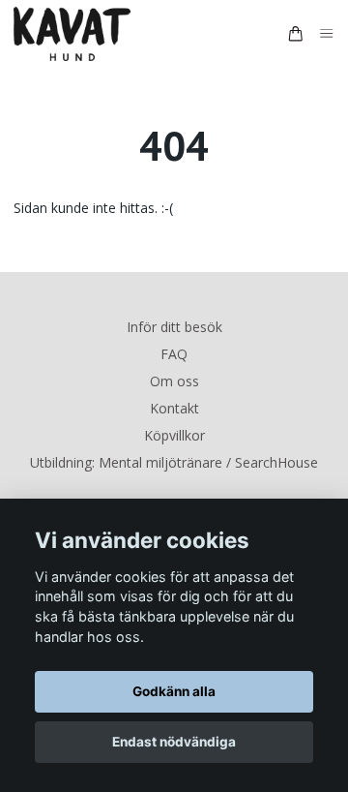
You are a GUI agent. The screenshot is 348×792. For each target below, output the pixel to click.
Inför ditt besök (174, 327)
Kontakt (174, 408)
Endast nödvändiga (174, 741)
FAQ (174, 354)
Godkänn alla (174, 691)
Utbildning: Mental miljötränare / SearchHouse (174, 462)
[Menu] (326, 34)
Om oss (174, 381)
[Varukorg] (295, 34)
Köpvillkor (174, 435)
